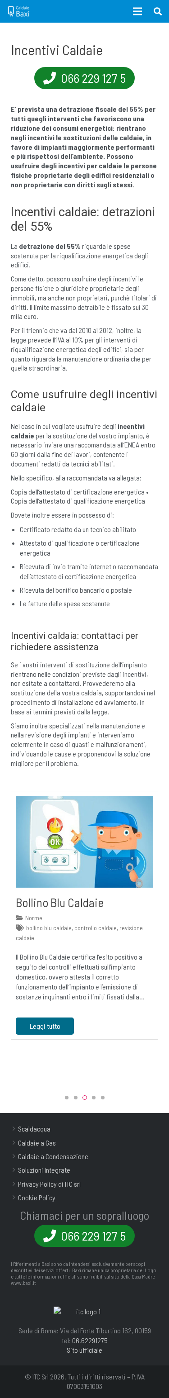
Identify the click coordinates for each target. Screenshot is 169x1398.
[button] (66, 1097)
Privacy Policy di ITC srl (49, 1183)
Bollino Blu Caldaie (60, 902)
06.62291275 (90, 1340)
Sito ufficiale (84, 1350)
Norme (33, 918)
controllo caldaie (95, 928)
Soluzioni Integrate (44, 1169)
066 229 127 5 (92, 78)
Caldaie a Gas (37, 1142)
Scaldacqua (34, 1128)
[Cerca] (158, 11)
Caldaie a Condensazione (53, 1156)
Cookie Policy (36, 1197)
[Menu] (138, 11)
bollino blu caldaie (49, 928)
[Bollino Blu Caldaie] (84, 842)
